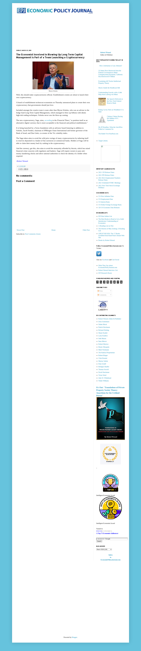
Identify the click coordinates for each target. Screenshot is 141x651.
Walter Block (102, 324)
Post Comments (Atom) (32, 234)
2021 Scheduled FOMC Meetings (109, 183)
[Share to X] (23, 169)
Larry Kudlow (103, 336)
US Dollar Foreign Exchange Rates (109, 205)
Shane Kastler (102, 333)
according (48, 120)
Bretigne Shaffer (103, 367)
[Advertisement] (70, 32)
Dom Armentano (103, 321)
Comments (102, 295)
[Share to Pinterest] (27, 169)
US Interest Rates (104, 202)
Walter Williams (103, 381)
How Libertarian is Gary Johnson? (111, 66)
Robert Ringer (103, 355)
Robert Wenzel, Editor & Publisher (109, 319)
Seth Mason (102, 338)
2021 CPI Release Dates (106, 172)
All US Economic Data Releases (109, 207)
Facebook (105, 260)
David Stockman (103, 372)
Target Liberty (103, 141)
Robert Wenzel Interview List (108, 270)
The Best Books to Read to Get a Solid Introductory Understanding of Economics (111, 221)
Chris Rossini (102, 358)
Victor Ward (102, 375)
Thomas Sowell (103, 369)
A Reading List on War (105, 226)
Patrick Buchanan (104, 327)
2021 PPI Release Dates (106, 175)
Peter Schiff (102, 364)
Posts (101, 291)
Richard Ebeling (103, 330)
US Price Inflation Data (106, 196)
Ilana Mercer (102, 341)
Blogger (74, 637)
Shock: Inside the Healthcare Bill (109, 88)
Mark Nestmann (103, 350)
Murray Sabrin (103, 361)
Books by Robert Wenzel (106, 240)
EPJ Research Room (105, 273)
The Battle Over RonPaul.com (108, 134)
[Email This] (19, 169)
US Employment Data (105, 199)
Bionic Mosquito (103, 347)
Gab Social (115, 260)
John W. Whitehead (104, 378)
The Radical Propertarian (106, 352)
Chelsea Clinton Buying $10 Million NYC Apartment (115, 118)
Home (54, 230)
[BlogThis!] (21, 169)
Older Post (86, 230)
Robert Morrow (103, 344)
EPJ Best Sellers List (105, 216)
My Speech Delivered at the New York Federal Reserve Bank (115, 101)
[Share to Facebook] (25, 169)
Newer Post (20, 230)
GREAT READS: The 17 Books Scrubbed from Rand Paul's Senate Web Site (111, 235)
